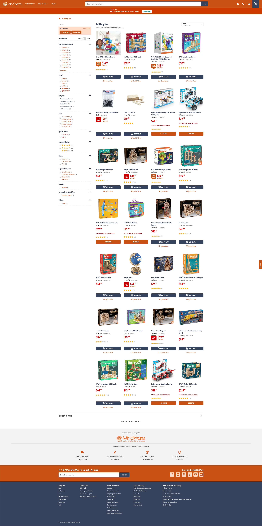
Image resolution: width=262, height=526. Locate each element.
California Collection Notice (172, 494)
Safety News (167, 496)
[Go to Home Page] (59, 19)
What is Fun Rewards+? (114, 513)
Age (60, 488)
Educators (62, 502)
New (60, 494)
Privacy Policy (167, 488)
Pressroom (137, 502)
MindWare (77, 32)
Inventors (137, 499)
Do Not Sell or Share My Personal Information (177, 499)
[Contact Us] (243, 4)
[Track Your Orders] (238, 4)
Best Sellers (62, 499)
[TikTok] (190, 474)
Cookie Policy (167, 505)
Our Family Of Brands (140, 491)
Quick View (109, 81)
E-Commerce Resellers (170, 502)
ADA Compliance (112, 508)
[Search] (204, 3)
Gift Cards (83, 488)
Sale (60, 505)
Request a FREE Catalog (87, 496)
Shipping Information (114, 494)
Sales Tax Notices (112, 502)
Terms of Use (167, 491)
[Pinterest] (184, 474)
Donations (137, 496)
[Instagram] (201, 474)
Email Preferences (113, 511)
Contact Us (110, 488)
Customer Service (112, 491)
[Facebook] (172, 474)
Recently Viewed (65, 415)
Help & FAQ (110, 499)
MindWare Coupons (86, 494)
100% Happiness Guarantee (142, 488)
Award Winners (63, 496)
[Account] (249, 4)
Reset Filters (86, 28)
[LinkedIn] (178, 474)
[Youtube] (195, 474)
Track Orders (111, 496)
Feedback (260, 264)
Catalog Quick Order (86, 491)
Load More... (63, 71)
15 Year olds (66, 32)
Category (61, 491)
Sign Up (124, 475)
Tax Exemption (112, 505)
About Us (136, 494)
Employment (138, 505)
